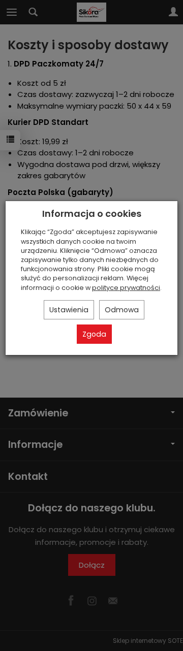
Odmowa (122, 310)
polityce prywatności (126, 287)
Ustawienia (68, 310)
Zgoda (94, 334)
